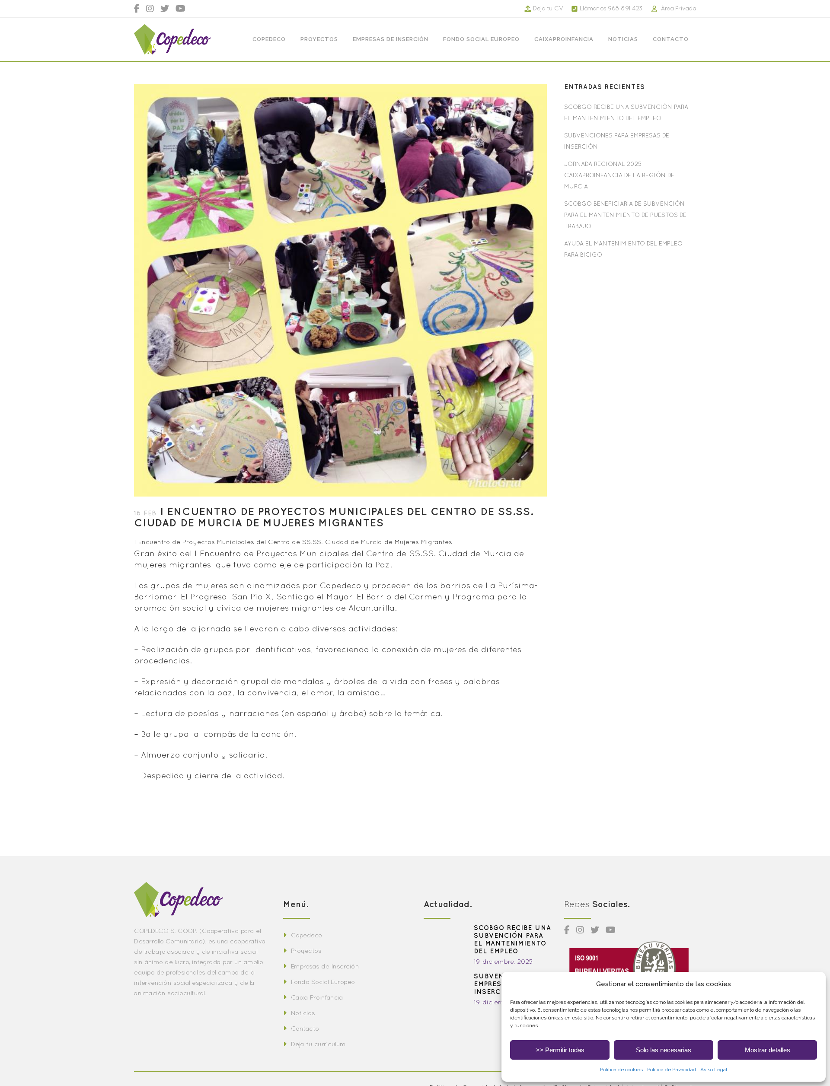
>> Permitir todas (560, 1050)
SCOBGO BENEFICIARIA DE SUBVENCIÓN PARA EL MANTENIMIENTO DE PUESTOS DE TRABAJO (625, 214)
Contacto (305, 1028)
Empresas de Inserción (325, 966)
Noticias (303, 1012)
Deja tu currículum (318, 1044)
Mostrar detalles (767, 1050)
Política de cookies (621, 1070)
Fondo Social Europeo (323, 981)
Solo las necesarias (663, 1050)
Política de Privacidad (671, 1070)
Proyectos (306, 950)
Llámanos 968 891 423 (611, 8)
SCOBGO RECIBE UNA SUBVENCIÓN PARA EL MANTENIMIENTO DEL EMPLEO (512, 939)
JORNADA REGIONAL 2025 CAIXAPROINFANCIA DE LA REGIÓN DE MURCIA (619, 175)
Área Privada (678, 8)
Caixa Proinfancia (317, 997)
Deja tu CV (548, 8)
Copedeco (306, 935)
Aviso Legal (713, 1070)
